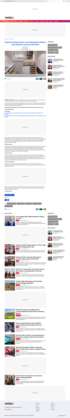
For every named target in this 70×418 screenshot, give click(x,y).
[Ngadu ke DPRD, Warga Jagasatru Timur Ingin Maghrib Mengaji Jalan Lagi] (50, 67)
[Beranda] (3, 21)
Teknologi (31, 21)
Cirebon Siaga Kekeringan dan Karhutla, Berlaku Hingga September (58, 86)
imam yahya (51, 52)
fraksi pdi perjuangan (53, 50)
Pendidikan (21, 21)
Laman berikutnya (9, 195)
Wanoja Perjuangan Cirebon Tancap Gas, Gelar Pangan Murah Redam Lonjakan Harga (30, 348)
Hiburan (51, 21)
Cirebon (17, 285)
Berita (17, 220)
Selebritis (56, 21)
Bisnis (16, 21)
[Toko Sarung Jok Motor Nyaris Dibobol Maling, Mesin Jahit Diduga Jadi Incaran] (10, 327)
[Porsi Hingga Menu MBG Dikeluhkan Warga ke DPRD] (50, 61)
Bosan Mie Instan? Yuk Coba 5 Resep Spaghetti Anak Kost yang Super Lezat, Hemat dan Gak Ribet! (25, 116)
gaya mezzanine (20, 203)
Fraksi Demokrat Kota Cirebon (55, 47)
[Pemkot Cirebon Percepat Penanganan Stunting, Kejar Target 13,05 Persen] (50, 73)
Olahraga (26, 21)
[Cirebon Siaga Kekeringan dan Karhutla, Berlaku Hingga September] (50, 87)
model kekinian (8, 206)
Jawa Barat (7, 21)
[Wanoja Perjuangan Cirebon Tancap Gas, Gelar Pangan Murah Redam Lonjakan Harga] (10, 351)
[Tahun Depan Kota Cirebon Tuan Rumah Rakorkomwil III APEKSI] (10, 380)
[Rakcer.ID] (9, 18)
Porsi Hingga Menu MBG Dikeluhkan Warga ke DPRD (58, 60)
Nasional (11, 21)
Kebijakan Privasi (21, 415)
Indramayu (18, 315)
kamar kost (28, 203)
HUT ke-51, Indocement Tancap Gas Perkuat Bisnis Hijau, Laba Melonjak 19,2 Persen (59, 79)
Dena (27, 47)
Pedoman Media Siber (13, 415)
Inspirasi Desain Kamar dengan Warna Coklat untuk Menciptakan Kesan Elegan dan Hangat (24, 113)
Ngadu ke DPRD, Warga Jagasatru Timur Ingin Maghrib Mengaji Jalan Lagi (59, 66)
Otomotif (36, 21)
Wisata (47, 21)
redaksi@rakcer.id (8, 409)
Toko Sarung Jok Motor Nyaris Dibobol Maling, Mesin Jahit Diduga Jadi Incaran (29, 324)
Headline (18, 339)
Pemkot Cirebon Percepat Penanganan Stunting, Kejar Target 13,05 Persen (58, 73)
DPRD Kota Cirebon (53, 45)
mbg (57, 52)
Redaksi (6, 415)
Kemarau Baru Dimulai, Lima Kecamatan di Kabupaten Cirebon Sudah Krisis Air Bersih (30, 336)
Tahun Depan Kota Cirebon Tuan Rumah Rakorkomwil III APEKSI (29, 376)
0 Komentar (8, 79)
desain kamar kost (11, 203)
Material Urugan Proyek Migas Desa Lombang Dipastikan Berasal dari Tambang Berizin (30, 311)
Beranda (6, 38)
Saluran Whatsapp (30, 415)
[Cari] (64, 1)
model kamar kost (37, 203)
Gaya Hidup (42, 21)
